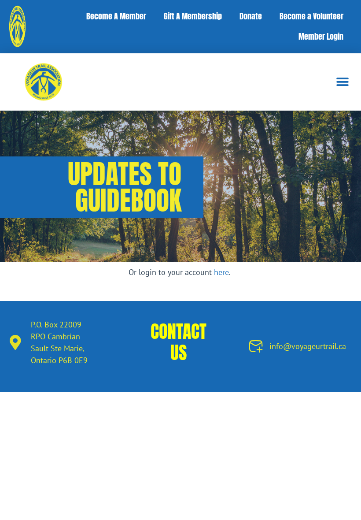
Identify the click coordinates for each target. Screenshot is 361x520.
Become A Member (116, 16)
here (221, 272)
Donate (250, 16)
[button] (342, 82)
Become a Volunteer (311, 16)
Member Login (320, 36)
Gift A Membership (193, 16)
